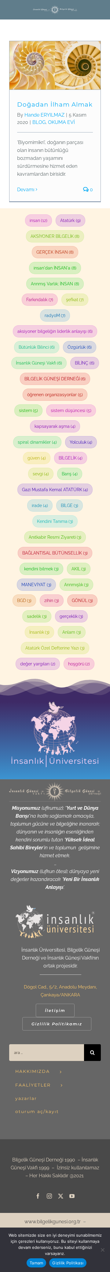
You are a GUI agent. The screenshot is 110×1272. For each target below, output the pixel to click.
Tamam (36, 1262)
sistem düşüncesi (71, 410)
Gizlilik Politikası (67, 1262)
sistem (28, 410)
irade (40, 505)
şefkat (75, 299)
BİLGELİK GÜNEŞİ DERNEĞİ (55, 378)
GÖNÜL (82, 600)
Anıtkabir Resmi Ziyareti (55, 537)
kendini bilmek (41, 568)
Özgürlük (80, 347)
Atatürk (70, 220)
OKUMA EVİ (61, 122)
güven (37, 458)
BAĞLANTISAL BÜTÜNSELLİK (55, 553)
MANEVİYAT (36, 584)
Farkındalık (39, 299)
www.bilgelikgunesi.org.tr (52, 1221)
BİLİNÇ (84, 363)
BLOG (39, 122)
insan (39, 220)
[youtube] (72, 1196)
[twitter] (60, 1196)
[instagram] (49, 1196)
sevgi (41, 473)
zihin (51, 600)
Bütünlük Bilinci (37, 347)
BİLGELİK (71, 458)
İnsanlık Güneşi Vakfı (39, 363)
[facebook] (38, 1196)
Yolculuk (81, 442)
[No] (102, 1250)
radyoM (55, 315)
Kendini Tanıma (55, 521)
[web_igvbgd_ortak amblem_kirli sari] (55, 784)
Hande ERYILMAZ (44, 115)
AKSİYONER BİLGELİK (55, 236)
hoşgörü (79, 663)
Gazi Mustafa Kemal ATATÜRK (55, 489)
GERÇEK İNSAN (55, 252)
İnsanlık (39, 632)
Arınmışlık (76, 584)
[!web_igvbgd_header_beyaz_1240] (55, 7)
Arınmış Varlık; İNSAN (55, 283)
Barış (70, 473)
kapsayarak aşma (55, 426)
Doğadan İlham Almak (55, 104)
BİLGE (70, 505)
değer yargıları (37, 663)
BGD (24, 600)
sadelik (37, 616)
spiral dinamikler (37, 442)
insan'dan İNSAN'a (55, 268)
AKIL (79, 568)
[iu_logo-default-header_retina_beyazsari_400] (55, 907)
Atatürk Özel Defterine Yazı (55, 648)
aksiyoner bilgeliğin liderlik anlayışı (55, 331)
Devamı (25, 189)
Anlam (71, 632)
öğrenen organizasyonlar (55, 394)
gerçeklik (71, 616)
